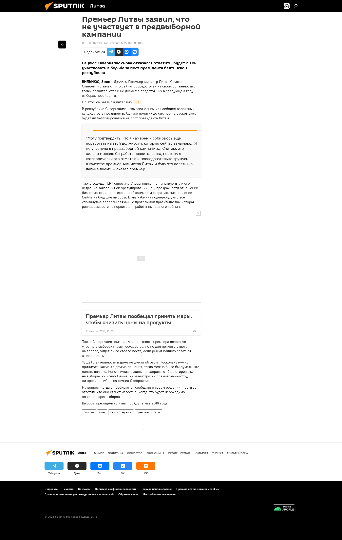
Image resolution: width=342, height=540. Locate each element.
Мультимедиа (237, 453)
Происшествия (179, 453)
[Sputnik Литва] (66, 11)
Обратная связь (128, 494)
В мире (99, 453)
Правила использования (156, 489)
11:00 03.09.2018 (92, 43)
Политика (89, 412)
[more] (195, 331)
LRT (137, 102)
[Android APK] (284, 508)
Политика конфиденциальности (115, 489)
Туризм (217, 453)
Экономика (155, 453)
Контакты (84, 489)
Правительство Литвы (149, 412)
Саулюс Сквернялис (121, 412)
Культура (201, 453)
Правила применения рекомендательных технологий (79, 494)
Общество (134, 453)
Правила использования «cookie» (197, 489)
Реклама (68, 489)
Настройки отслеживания (159, 494)
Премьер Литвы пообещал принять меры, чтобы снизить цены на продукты (139, 319)
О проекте (51, 489)
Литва (102, 412)
